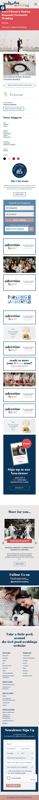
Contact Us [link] (5, 702)
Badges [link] (4, 723)
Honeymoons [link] (6, 665)
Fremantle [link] (6, 143)
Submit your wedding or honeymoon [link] (6, 716)
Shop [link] (4, 670)
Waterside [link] (6, 137)
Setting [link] (25, 670)
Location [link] (25, 665)
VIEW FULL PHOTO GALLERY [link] (13, 109)
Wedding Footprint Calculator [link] (8, 676)
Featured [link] (6, 27)
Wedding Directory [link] (8, 684)
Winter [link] (5, 150)
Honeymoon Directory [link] (6, 688)
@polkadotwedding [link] (19, 582)
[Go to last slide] (3, 543)
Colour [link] (25, 663)
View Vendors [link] (19, 220)
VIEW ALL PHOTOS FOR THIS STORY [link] (19, 85)
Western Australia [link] (9, 144)
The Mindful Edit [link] (7, 673)
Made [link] (4, 660)
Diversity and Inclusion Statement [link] (8, 699)
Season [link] (25, 673)
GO (31, 229)
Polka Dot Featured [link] (19, 541)
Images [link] (25, 660)
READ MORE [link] (19, 194)
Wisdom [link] (5, 658)
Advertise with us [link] (8, 721)
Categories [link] (26, 655)
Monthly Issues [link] (27, 676)
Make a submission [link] (8, 712)
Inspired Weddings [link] (19, 27)
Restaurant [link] (7, 134)
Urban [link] (5, 126)
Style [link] (24, 668)
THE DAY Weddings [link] (9, 104)
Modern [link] (6, 124)
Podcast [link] (5, 668)
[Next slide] (35, 543)
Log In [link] (4, 705)
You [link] (3, 663)
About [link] (4, 696)
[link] (2, 8)
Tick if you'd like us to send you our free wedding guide (20, 772)
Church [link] (5, 132)
